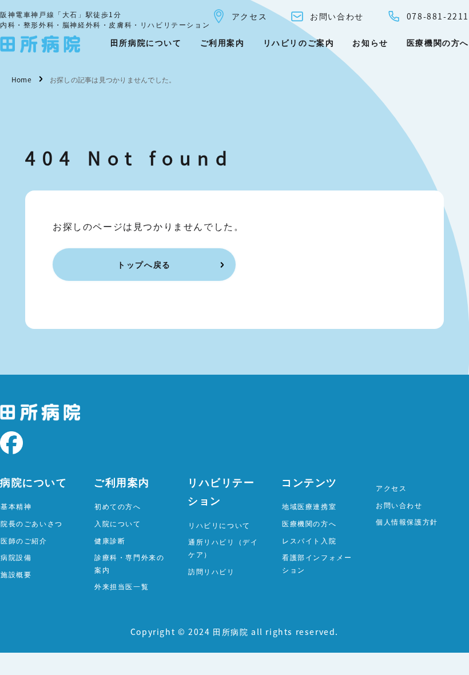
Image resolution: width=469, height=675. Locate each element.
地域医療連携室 (309, 506)
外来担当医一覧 (121, 586)
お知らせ (370, 42)
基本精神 (16, 506)
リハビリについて (219, 525)
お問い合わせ (337, 16)
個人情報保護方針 (407, 521)
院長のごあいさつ (32, 523)
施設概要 (16, 574)
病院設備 (16, 557)
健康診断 (109, 540)
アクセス (249, 16)
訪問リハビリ (211, 571)
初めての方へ (117, 506)
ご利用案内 (222, 42)
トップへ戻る (144, 264)
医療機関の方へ (438, 42)
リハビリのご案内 (299, 42)
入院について (117, 523)
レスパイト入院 (309, 540)
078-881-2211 (438, 16)
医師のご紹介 (24, 540)
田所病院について (146, 42)
